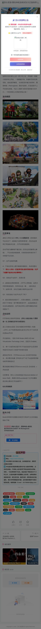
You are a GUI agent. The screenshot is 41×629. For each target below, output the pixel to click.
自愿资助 (20, 59)
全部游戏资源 (20, 64)
